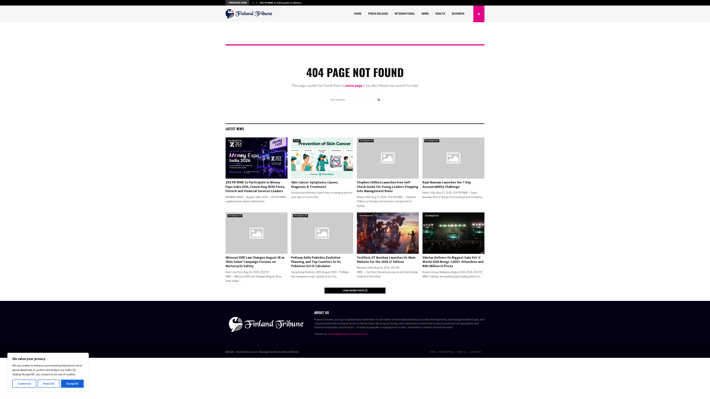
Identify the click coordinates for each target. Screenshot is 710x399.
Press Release (378, 13)
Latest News (235, 128)
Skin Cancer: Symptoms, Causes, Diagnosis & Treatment (314, 185)
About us (462, 352)
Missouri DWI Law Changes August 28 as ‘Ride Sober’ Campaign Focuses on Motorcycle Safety (255, 262)
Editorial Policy (446, 352)
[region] (48, 372)
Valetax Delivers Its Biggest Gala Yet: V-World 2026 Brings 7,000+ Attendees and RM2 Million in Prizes (453, 262)
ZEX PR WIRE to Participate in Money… (281, 3)
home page (353, 86)
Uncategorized (234, 141)
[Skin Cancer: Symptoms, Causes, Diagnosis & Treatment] (322, 158)
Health (440, 13)
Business (458, 13)
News (425, 13)
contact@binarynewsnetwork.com (348, 333)
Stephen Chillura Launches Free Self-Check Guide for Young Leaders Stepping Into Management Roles (387, 187)
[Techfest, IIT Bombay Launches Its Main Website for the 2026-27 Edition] (388, 233)
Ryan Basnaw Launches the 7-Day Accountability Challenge (446, 185)
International (405, 13)
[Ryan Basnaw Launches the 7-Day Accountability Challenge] (453, 158)
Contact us (475, 352)
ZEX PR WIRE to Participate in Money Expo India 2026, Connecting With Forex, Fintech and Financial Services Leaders (255, 187)
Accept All (72, 383)
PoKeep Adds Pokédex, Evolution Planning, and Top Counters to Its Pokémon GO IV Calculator (316, 262)
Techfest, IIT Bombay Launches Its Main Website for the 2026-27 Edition (386, 260)
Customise (24, 383)
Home (357, 13)
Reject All (48, 383)
